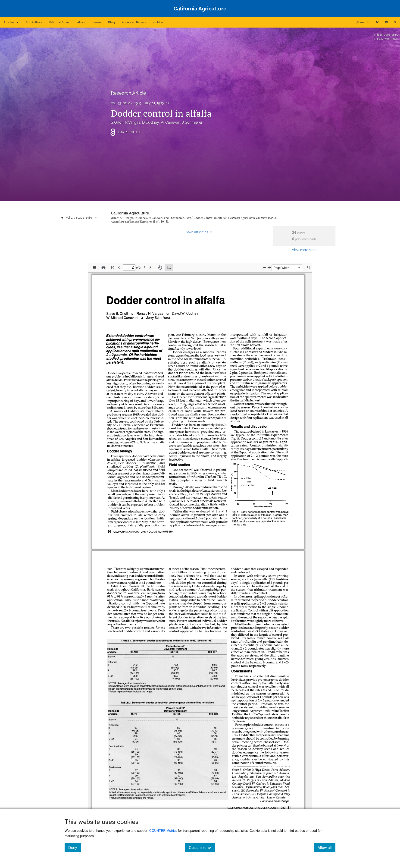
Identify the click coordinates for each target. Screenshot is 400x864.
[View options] (94, 267)
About (81, 22)
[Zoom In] (269, 267)
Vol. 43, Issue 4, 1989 (126, 103)
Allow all (326, 847)
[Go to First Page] (112, 267)
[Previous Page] (119, 267)
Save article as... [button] (199, 232)
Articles (8, 22)
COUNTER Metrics (163, 830)
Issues (97, 22)
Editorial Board (59, 22)
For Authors (34, 22)
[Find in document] (309, 267)
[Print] (103, 267)
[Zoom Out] (264, 267)
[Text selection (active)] (169, 267)
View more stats (304, 250)
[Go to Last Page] (151, 267)
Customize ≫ (202, 847)
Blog (111, 22)
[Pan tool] (160, 267)
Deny (74, 847)
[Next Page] (144, 267)
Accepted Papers (134, 22)
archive (158, 22)
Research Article (128, 93)
